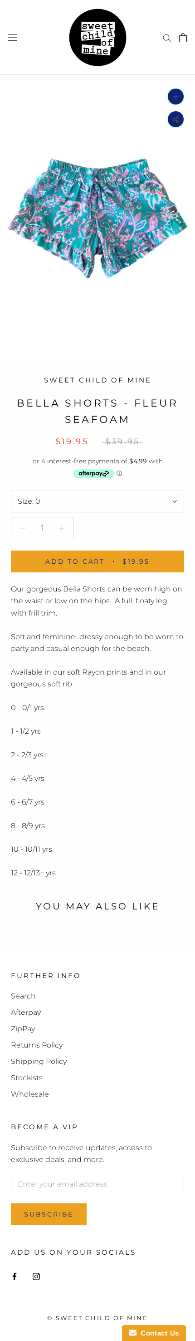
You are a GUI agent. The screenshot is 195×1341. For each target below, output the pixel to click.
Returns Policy (37, 1045)
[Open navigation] (12, 37)
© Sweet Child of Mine (97, 1317)
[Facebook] (14, 1276)
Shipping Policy (39, 1061)
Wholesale (30, 1094)
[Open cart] (183, 37)
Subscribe (48, 1214)
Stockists (27, 1077)
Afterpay (26, 1012)
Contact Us (157, 1333)
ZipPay (23, 1028)
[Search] (167, 37)
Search (23, 996)
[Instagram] (36, 1276)
